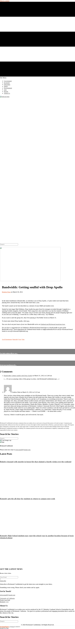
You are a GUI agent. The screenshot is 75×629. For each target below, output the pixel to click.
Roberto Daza (6, 292)
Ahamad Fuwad (4, 626)
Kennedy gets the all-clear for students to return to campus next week (27, 499)
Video (23, 339)
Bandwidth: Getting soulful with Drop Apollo (18, 375)
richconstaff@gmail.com (22, 450)
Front (19, 339)
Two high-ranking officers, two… (9, 353)
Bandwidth (15, 339)
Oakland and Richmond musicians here (53, 324)
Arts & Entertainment (7, 339)
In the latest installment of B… (8, 365)
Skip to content (4, 1)
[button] (3, 581)
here (28, 321)
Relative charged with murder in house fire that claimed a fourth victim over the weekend (35, 462)
